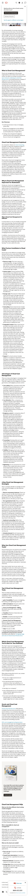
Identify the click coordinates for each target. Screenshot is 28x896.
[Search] (16, 3)
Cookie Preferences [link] (5, 884)
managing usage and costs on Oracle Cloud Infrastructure (13, 634)
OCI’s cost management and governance (12, 722)
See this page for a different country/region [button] (13, 20)
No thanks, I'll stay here (9, 16)
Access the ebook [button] (8, 795)
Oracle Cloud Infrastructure (9, 708)
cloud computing (19, 145)
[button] (3, 3)
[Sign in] (22, 3)
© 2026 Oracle (5, 882)
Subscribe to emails (6, 887)
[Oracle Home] (6, 3)
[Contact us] (25, 3)
